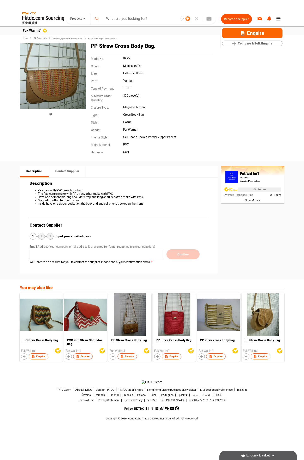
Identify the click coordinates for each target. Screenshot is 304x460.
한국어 (206, 394)
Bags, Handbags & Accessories (102, 38)
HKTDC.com (64, 389)
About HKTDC (83, 389)
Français (128, 394)
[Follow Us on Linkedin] (157, 408)
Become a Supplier (236, 19)
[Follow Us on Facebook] (147, 408)
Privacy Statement (109, 400)
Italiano (141, 394)
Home (25, 38)
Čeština (86, 394)
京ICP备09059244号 (173, 400)
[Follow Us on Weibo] (162, 408)
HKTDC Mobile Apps (130, 389)
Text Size (242, 389)
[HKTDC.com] (152, 382)
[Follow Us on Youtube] (172, 408)
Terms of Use (86, 400)
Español (114, 394)
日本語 (218, 394)
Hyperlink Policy (133, 400)
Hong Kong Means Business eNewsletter (171, 389)
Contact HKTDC (105, 389)
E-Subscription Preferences (216, 389)
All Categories (40, 38)
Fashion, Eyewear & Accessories (67, 38)
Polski (153, 394)
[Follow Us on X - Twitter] (152, 408)
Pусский (183, 394)
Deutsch (100, 394)
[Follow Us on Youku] (177, 408)
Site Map (152, 400)
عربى (195, 394)
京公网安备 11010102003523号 (207, 400)
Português (167, 394)
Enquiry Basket (258, 455)
